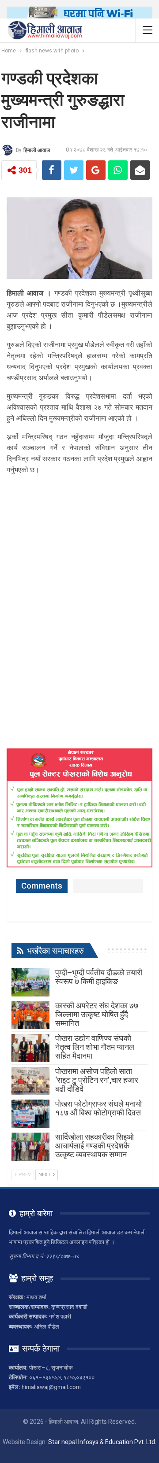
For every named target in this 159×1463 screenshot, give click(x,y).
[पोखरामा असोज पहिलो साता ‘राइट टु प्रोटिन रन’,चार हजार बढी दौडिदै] (30, 1081)
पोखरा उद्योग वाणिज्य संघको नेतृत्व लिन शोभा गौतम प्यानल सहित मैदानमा (94, 1046)
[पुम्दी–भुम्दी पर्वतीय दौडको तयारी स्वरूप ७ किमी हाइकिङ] (30, 982)
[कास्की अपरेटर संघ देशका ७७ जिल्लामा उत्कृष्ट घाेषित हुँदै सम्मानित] (30, 1015)
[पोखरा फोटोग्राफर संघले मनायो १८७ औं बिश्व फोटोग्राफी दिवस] (30, 1114)
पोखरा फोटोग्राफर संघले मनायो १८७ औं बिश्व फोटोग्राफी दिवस (98, 1108)
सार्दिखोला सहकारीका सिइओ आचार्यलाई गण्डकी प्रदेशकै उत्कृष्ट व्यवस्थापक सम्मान (94, 1145)
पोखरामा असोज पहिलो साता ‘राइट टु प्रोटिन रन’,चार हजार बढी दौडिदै (96, 1080)
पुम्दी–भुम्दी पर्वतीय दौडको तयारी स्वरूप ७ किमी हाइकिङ (98, 977)
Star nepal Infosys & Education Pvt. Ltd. (102, 1441)
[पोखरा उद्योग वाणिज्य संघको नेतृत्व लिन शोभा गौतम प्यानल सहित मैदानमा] (30, 1048)
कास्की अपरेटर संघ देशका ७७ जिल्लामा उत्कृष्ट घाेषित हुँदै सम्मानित (96, 1014)
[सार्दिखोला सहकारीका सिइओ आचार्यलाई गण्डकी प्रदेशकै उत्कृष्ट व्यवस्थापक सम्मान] (30, 1147)
